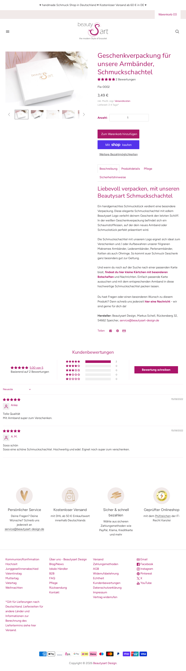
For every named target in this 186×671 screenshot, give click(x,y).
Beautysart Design (105, 663)
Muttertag (12, 578)
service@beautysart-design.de (139, 320)
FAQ (52, 578)
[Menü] (7, 31)
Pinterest (146, 573)
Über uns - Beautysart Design (68, 559)
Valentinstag (13, 573)
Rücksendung (58, 587)
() (167, 14)
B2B (51, 573)
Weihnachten (14, 587)
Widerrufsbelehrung (106, 573)
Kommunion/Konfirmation (22, 559)
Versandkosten (122, 101)
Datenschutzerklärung (107, 587)
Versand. (10, 630)
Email (143, 559)
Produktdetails (130, 168)
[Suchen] (177, 31)
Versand (98, 559)
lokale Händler (58, 568)
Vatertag (11, 583)
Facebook (146, 564)
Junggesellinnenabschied (21, 568)
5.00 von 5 (36, 367)
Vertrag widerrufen (105, 597)
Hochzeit (11, 564)
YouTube (146, 583)
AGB (96, 568)
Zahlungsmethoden (105, 564)
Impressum (100, 592)
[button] (107, 79)
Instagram (146, 568)
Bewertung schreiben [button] (156, 369)
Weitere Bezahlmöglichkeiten (118, 154)
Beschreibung (108, 168)
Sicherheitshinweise (113, 177)
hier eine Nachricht (157, 301)
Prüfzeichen (163, 516)
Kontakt (54, 592)
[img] (11, 399)
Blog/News (56, 564)
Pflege (148, 168)
